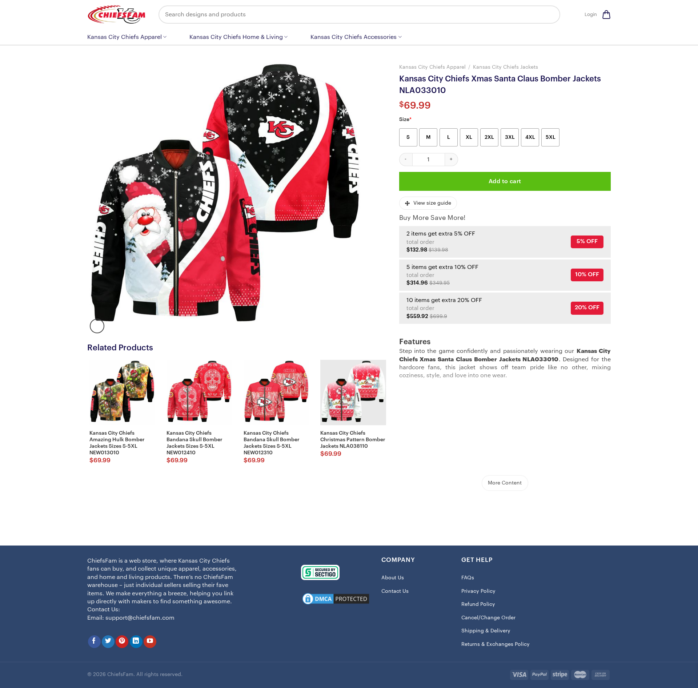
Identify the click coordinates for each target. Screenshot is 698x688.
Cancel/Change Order (488, 617)
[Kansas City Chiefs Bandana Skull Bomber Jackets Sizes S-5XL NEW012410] (199, 392)
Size (405, 119)
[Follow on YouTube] (150, 641)
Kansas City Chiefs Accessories (353, 37)
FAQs (467, 577)
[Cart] (606, 15)
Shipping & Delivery (485, 630)
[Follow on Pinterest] (122, 641)
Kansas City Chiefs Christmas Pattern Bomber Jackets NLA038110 (352, 440)
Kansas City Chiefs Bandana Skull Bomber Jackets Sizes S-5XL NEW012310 (272, 443)
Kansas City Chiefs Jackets (505, 67)
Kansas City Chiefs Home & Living (236, 37)
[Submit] (549, 15)
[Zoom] (97, 326)
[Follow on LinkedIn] (136, 641)
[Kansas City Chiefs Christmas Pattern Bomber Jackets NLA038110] (353, 392)
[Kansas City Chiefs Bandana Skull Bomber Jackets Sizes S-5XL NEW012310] (276, 392)
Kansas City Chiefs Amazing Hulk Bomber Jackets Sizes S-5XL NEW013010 (117, 443)
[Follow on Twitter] (108, 641)
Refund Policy (478, 604)
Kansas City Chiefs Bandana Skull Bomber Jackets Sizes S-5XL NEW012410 (194, 443)
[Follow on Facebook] (94, 641)
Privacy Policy (478, 591)
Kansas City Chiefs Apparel (124, 37)
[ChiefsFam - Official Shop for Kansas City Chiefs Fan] (117, 14)
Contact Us (395, 591)
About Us (392, 577)
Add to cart (505, 181)
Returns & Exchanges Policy (495, 644)
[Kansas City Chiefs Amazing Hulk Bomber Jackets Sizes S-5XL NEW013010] (122, 392)
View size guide (432, 203)
